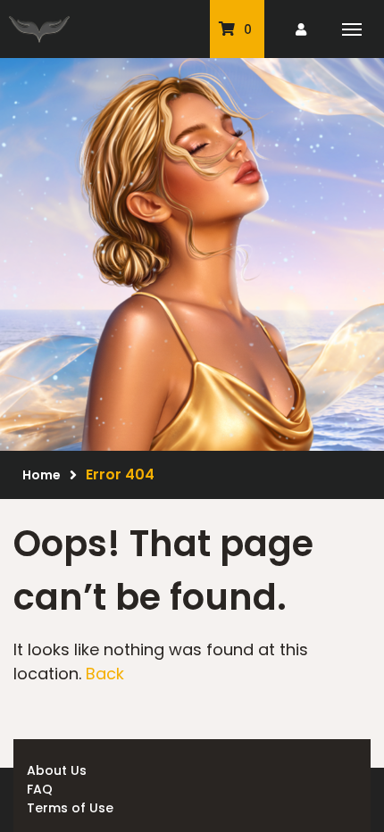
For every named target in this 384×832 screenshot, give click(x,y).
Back (105, 673)
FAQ (40, 789)
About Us (57, 770)
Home (41, 475)
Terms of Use (70, 808)
